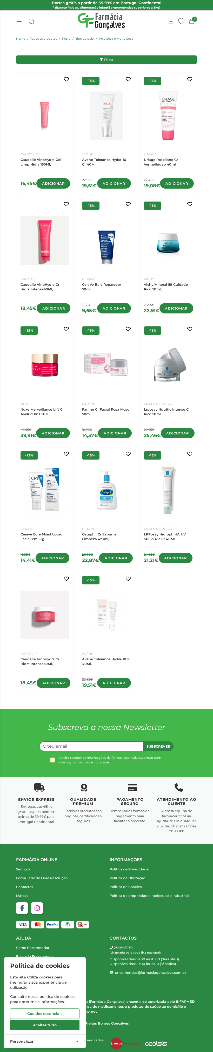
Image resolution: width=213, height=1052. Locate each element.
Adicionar (53, 183)
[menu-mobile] (19, 21)
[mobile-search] (32, 21)
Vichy (149, 279)
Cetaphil (90, 529)
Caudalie (29, 154)
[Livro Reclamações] (125, 1043)
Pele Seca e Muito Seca (116, 38)
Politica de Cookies (126, 887)
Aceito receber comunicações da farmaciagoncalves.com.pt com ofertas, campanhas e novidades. (110, 760)
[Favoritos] (181, 21)
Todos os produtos (43, 38)
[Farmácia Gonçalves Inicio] (101, 21)
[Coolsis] (156, 1043)
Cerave (88, 279)
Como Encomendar (32, 948)
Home (20, 38)
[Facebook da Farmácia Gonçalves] (22, 908)
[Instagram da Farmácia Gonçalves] (37, 908)
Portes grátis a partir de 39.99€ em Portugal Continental (106, 5)
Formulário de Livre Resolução (42, 878)
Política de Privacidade (129, 869)
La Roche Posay (158, 404)
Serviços (23, 869)
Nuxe (25, 404)
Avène (87, 154)
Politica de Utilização (127, 878)
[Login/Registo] (171, 21)
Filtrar (108, 60)
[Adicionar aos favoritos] (66, 79)
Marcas (22, 896)
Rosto (66, 38)
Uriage (150, 154)
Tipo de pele (85, 38)
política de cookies (57, 996)
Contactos (24, 887)
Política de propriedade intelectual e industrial (149, 896)
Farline (89, 404)
